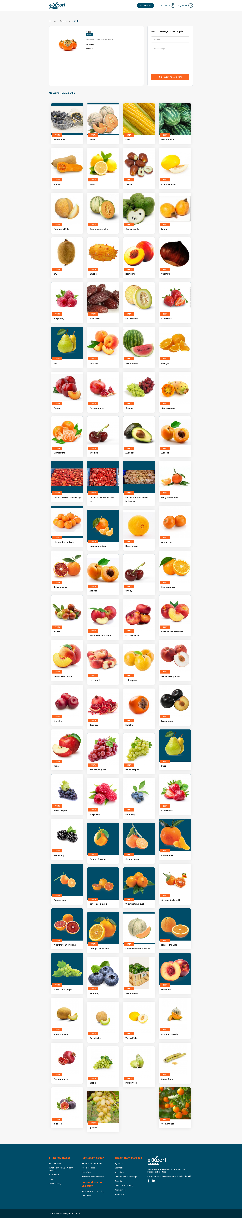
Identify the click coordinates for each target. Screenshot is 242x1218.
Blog (51, 1179)
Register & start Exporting (93, 1191)
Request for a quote (171, 77)
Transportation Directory (93, 1176)
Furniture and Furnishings (126, 1176)
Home (52, 21)
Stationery (119, 1194)
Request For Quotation (92, 1163)
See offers (86, 1172)
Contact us (54, 1175)
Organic (118, 1181)
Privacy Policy (55, 1183)
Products (65, 21)
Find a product (88, 1168)
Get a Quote (145, 6)
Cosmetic (119, 1168)
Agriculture (119, 1172)
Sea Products (120, 1190)
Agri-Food (119, 1163)
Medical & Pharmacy (124, 1185)
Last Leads (86, 1195)
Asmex (59, 1213)
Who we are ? (55, 1163)
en (191, 5)
